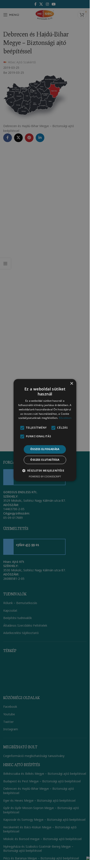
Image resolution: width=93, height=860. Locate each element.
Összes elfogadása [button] (44, 449)
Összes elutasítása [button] (44, 460)
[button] (45, 470)
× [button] (71, 383)
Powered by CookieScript (45, 476)
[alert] (45, 430)
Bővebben (65, 418)
